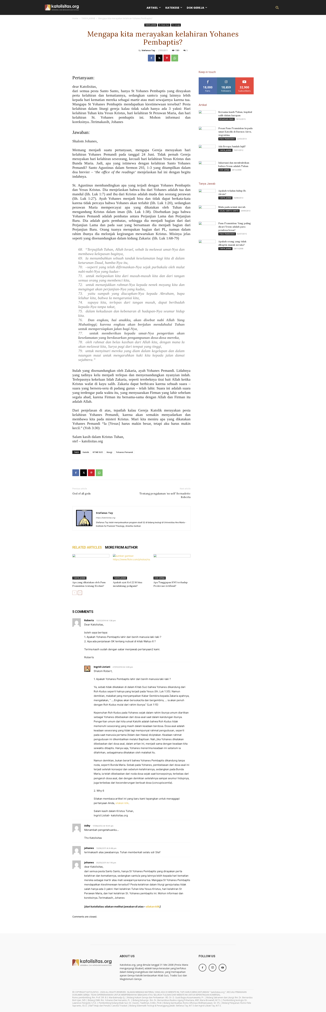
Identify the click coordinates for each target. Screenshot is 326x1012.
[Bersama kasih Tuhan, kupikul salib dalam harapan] (207, 116)
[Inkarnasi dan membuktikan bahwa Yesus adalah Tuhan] (207, 167)
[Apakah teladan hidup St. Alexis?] (207, 195)
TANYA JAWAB (88, 18)
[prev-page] (74, 593)
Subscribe (244, 78)
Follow (226, 78)
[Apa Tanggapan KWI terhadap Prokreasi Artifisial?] (172, 566)
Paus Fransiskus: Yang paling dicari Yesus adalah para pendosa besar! (234, 227)
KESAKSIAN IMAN (226, 119)
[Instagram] (212, 967)
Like (208, 78)
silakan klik (122, 803)
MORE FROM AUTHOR (121, 547)
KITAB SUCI (98, 452)
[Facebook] (151, 58)
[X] (159, 58)
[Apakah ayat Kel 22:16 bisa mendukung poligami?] (131, 566)
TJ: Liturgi (176, 25)
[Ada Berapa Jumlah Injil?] (207, 151)
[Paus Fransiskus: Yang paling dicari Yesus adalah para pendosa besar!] (207, 227)
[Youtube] (222, 967)
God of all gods (81, 493)
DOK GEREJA (160, 578)
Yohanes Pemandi (124, 452)
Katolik (86, 452)
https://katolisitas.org (105, 518)
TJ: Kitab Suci (164, 25)
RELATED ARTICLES (87, 547)
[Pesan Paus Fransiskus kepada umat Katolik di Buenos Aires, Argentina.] (207, 132)
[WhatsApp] (174, 58)
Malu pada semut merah (231, 207)
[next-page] (80, 593)
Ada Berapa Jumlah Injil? (232, 146)
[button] (277, 7)
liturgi (109, 452)
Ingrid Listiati (102, 666)
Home (75, 18)
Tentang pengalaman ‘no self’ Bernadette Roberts (165, 495)
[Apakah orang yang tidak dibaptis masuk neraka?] (207, 246)
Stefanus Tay (148, 50)
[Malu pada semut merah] (207, 211)
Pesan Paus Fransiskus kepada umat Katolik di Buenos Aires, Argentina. (235, 132)
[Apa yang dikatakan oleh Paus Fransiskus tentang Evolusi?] (90, 566)
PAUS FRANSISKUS (227, 139)
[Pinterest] (167, 58)
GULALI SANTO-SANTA (229, 211)
